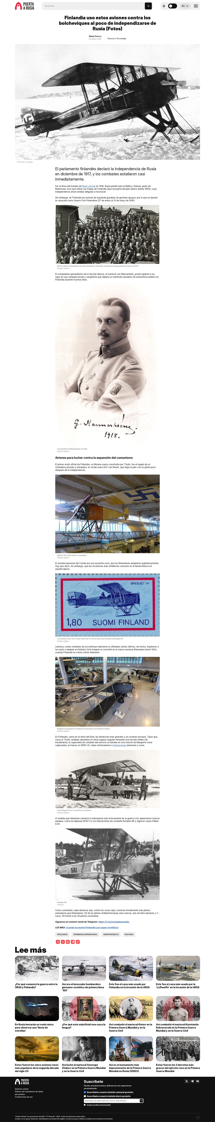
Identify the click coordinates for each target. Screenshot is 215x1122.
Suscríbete (93, 1081)
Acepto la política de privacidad (98, 1105)
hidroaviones (119, 745)
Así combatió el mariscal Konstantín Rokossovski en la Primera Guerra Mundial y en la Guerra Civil (177, 1027)
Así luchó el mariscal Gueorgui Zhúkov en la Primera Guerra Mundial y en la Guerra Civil (84, 1068)
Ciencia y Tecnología (116, 38)
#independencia (111, 934)
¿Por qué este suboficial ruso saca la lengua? (83, 1026)
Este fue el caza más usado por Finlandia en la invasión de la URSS (129, 986)
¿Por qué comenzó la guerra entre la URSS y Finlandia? (36, 986)
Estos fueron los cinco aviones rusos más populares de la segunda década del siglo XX (37, 1068)
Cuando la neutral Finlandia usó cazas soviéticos (92, 927)
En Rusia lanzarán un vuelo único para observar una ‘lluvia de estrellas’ (34, 1027)
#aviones (129, 934)
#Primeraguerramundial (85, 934)
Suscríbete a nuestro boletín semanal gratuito (110, 1092)
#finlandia (62, 934)
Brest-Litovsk (88, 186)
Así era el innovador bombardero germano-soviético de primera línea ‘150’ (83, 987)
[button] (143, 5)
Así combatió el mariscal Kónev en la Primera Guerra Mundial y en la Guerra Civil (130, 1027)
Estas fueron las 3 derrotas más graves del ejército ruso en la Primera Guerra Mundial (178, 1068)
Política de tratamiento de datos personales (29, 1092)
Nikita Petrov (95, 36)
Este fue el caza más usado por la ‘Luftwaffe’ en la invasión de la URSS (177, 986)
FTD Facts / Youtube (25, 162)
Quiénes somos (21, 1089)
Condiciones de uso (24, 1097)
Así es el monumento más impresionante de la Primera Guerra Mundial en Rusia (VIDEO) (130, 1068)
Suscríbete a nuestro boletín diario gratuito (109, 1096)
